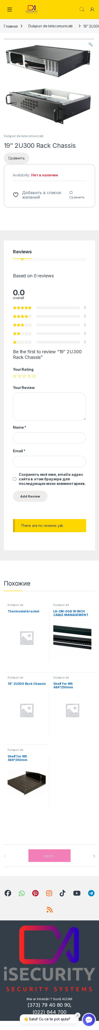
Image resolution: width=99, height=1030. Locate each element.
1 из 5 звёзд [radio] (14, 376)
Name (19, 427)
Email (19, 451)
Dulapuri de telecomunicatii (50, 26)
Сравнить (77, 197)
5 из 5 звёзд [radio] (34, 376)
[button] (90, 44)
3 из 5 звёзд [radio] (24, 376)
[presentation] (94, 856)
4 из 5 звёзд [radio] (29, 376)
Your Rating (23, 369)
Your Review (24, 387)
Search (82, 9)
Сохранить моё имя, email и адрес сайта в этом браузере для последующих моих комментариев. (52, 479)
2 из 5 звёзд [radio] (19, 376)
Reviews (22, 252)
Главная (11, 26)
